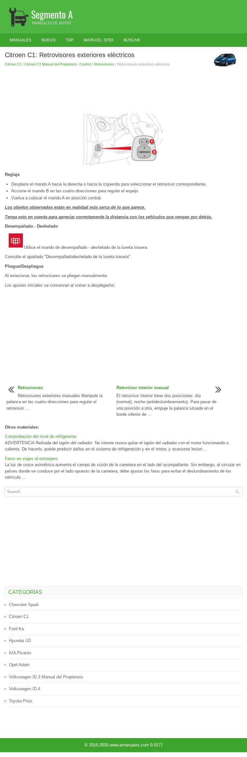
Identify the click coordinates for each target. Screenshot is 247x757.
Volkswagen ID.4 (24, 688)
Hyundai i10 (20, 640)
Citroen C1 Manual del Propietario (50, 64)
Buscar (132, 40)
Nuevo (48, 40)
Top (69, 40)
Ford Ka (16, 628)
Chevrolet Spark (24, 604)
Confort (85, 64)
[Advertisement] (123, 89)
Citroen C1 (13, 64)
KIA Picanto (20, 652)
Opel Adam (19, 664)
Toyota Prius (20, 701)
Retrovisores (104, 64)
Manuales (20, 40)
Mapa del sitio (98, 40)
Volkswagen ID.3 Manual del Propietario (46, 676)
